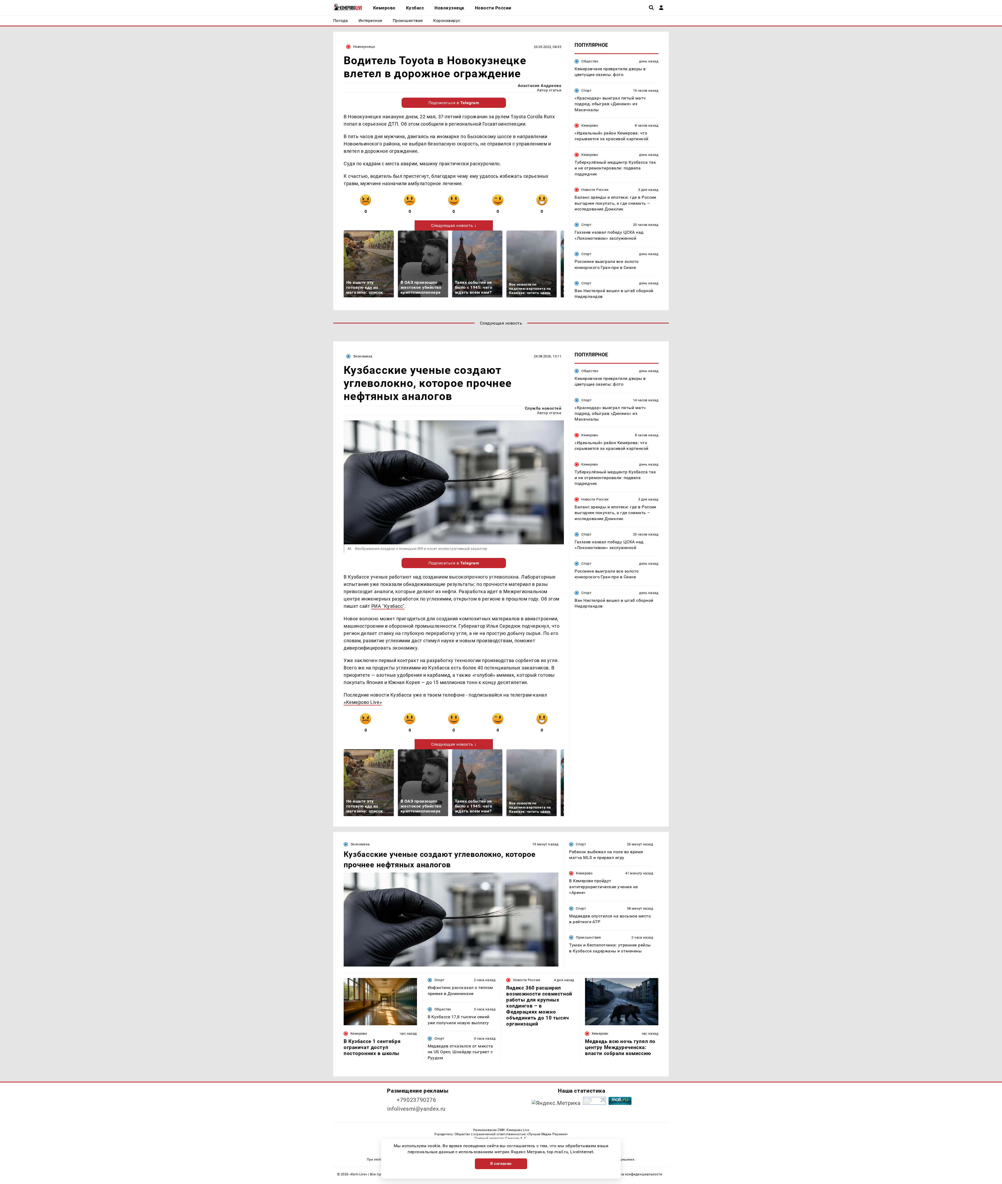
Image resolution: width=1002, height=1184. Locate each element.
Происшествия (588, 937)
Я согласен (501, 1163)
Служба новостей (543, 408)
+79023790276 (416, 1100)
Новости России (595, 190)
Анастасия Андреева (540, 85)
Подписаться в (453, 102)
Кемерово (589, 125)
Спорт (586, 90)
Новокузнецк (364, 47)
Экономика (362, 356)
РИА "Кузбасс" (387, 606)
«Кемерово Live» (363, 702)
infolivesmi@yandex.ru (416, 1109)
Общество (589, 61)
